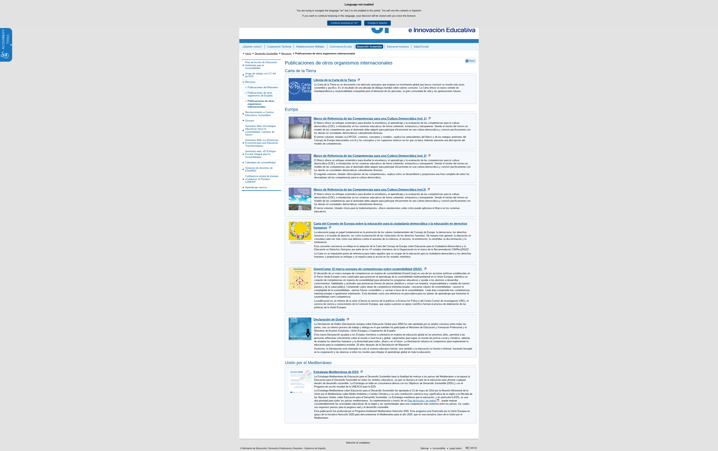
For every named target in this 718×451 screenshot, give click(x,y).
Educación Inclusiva (398, 46)
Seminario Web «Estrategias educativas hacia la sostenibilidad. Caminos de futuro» (260, 130)
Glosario (249, 120)
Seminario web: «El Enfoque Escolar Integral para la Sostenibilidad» (260, 154)
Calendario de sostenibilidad (260, 162)
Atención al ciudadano (358, 442)
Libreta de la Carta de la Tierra (335, 80)
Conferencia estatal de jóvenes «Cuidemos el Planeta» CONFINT (262, 179)
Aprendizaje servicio (256, 187)
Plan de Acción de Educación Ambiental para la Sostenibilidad (261, 65)
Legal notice (455, 448)
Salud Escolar (421, 46)
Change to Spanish (377, 23)
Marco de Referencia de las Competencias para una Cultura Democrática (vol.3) (370, 189)
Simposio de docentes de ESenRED (259, 169)
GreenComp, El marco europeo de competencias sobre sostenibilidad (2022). (368, 269)
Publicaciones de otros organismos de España (260, 94)
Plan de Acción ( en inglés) (421, 400)
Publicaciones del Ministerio (263, 87)
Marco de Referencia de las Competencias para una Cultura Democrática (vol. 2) (370, 155)
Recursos (286, 53)
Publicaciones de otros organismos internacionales (261, 104)
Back (472, 60)
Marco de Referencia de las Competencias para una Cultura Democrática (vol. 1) (370, 118)
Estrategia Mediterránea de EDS (336, 372)
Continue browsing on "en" (344, 23)
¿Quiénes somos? (252, 46)
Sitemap (424, 448)
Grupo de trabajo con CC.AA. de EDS (261, 75)
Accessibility (439, 448)
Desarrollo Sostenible (369, 46)
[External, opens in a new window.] (471, 448)
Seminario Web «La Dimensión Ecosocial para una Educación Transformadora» (261, 143)
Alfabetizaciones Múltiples (310, 46)
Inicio (248, 53)
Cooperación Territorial (279, 46)
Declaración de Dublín (329, 319)
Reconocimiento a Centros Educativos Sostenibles (259, 113)
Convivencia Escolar (341, 46)
